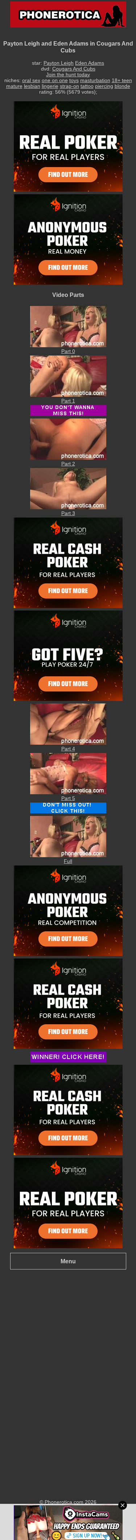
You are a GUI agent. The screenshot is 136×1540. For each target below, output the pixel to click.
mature (14, 86)
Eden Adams (89, 63)
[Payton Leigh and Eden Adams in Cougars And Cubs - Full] (68, 855)
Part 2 (68, 464)
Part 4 (68, 749)
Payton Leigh (59, 63)
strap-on (69, 86)
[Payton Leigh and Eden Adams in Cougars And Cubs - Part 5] (68, 792)
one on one (55, 80)
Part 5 (68, 798)
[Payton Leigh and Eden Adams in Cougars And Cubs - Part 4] (68, 743)
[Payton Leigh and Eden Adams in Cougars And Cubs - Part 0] (68, 345)
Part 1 (68, 401)
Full (68, 861)
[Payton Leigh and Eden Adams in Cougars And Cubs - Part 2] (68, 458)
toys (74, 80)
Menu (68, 1261)
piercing (104, 86)
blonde (122, 86)
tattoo (87, 86)
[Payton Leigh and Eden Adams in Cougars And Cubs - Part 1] (68, 395)
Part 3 (68, 513)
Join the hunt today (68, 74)
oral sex (31, 80)
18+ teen (122, 80)
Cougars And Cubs (73, 69)
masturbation (95, 80)
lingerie (50, 86)
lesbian (32, 86)
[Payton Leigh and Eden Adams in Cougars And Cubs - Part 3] (68, 507)
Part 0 (68, 351)
